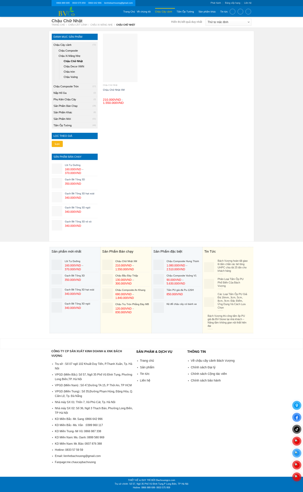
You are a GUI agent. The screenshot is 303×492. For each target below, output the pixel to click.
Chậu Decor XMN (74, 66)
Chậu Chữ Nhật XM (114, 89)
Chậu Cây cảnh (163, 11)
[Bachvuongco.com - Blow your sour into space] (71, 11)
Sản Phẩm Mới (62, 118)
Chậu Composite (68, 50)
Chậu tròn (69, 71)
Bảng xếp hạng (232, 3)
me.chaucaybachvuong (81, 462)
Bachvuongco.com (165, 480)
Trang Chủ (129, 11)
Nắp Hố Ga (59, 92)
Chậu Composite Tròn (66, 86)
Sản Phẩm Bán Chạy (65, 105)
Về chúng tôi (144, 11)
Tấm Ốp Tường (185, 11)
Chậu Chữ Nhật (73, 61)
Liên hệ (247, 3)
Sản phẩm (147, 367)
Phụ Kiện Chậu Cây (64, 99)
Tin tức (224, 11)
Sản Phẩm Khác (62, 112)
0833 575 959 (79, 3)
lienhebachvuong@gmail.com (118, 3)
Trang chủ (58, 25)
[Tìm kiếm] (232, 11)
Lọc (57, 143)
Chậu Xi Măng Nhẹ (101, 25)
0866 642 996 (95, 3)
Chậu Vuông (71, 76)
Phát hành (216, 3)
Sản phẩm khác (207, 11)
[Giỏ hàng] (248, 11)
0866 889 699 (63, 3)
